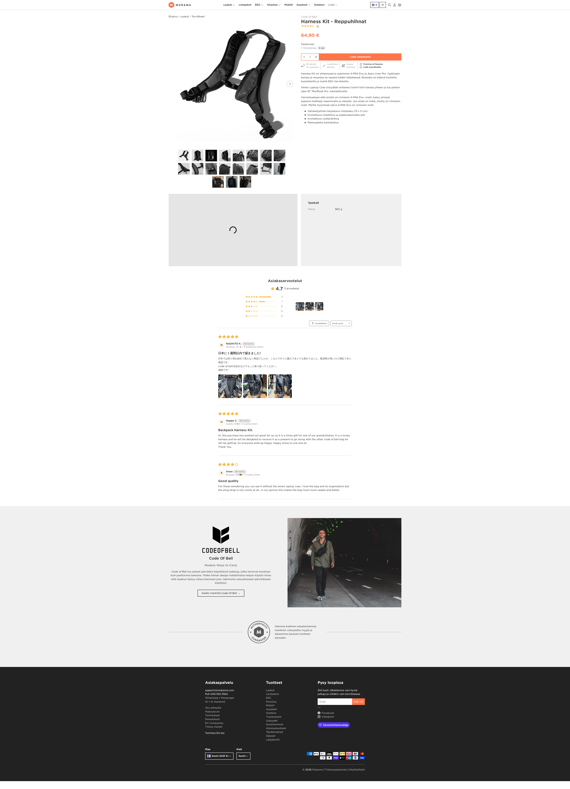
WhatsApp (211, 697)
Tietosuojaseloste (336, 769)
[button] (399, 5)
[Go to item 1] (300, 306)
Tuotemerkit (273, 716)
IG (206, 701)
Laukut (227, 4)
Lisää (331, 4)
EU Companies (214, 723)
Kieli (239, 749)
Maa (207, 749)
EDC (257, 4)
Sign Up (358, 701)
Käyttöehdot (357, 769)
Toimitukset (212, 715)
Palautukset (212, 719)
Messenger (227, 697)
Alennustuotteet (276, 728)
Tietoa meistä (213, 726)
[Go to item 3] (319, 306)
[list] (233, 84)
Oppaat (270, 735)
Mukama (317, 769)
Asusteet (301, 4)
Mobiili (288, 4)
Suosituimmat (274, 724)
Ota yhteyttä (213, 707)
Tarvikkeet (198, 16)
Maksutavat (212, 711)
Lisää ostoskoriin (360, 56)
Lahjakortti (273, 739)
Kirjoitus (272, 4)
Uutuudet (272, 720)
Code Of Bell (309, 16)
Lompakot (245, 4)
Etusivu (173, 16)
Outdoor (319, 4)
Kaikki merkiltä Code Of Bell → (221, 593)
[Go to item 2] (309, 306)
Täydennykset (274, 732)
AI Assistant (217, 701)
